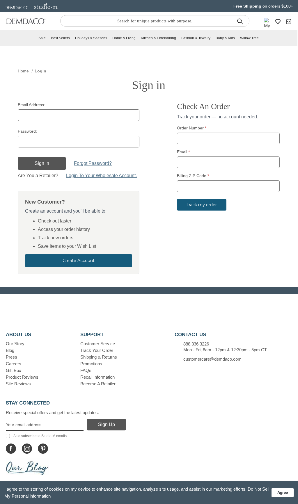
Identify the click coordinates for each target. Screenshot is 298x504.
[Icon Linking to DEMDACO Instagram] (27, 449)
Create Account (79, 260)
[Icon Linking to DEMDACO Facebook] (11, 449)
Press (11, 357)
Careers (13, 363)
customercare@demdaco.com (212, 359)
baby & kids (225, 38)
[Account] (267, 27)
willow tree (249, 38)
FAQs (85, 370)
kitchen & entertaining (158, 38)
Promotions (91, 363)
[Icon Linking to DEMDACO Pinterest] (43, 449)
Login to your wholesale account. (101, 175)
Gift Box (13, 370)
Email (183, 151)
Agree (282, 492)
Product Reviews (22, 377)
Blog (10, 350)
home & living (124, 38)
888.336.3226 (196, 343)
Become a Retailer (98, 383)
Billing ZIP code (193, 175)
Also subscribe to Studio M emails (40, 436)
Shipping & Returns (98, 357)
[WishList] (278, 21)
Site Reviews (18, 383)
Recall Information (97, 377)
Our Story (15, 343)
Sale (42, 38)
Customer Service (97, 343)
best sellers (60, 38)
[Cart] (288, 21)
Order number (191, 128)
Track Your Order (96, 350)
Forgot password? (93, 163)
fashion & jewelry (195, 38)
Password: (27, 131)
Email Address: (31, 104)
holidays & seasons (91, 38)
